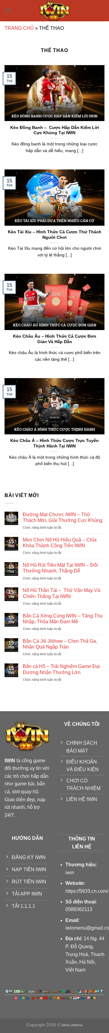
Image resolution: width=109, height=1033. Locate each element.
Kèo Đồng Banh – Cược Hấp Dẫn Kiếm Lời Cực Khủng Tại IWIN (54, 130)
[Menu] (8, 10)
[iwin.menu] (54, 10)
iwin (69, 872)
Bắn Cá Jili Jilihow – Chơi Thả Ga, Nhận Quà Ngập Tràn (60, 643)
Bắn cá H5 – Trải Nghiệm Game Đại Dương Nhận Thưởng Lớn (61, 669)
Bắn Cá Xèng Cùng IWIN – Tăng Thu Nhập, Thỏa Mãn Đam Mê (63, 618)
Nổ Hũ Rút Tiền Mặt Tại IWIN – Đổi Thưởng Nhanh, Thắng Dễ (60, 567)
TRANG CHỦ (19, 28)
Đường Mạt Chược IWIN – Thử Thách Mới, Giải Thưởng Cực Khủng (62, 517)
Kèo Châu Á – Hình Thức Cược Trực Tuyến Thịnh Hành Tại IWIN (54, 443)
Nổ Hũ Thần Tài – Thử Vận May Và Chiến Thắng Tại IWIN (61, 593)
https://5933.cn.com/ (86, 891)
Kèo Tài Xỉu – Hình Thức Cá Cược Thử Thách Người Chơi (54, 235)
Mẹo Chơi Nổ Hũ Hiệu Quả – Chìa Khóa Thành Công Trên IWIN (60, 542)
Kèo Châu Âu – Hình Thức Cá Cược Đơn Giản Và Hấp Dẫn (54, 339)
